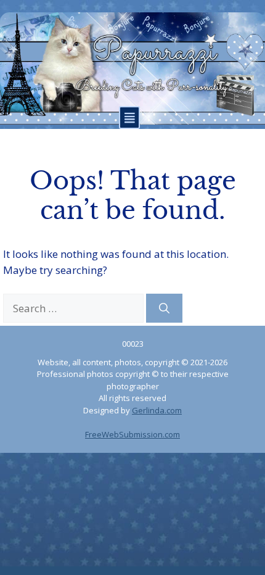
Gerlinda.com (157, 410)
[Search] (164, 308)
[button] (129, 117)
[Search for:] (74, 308)
